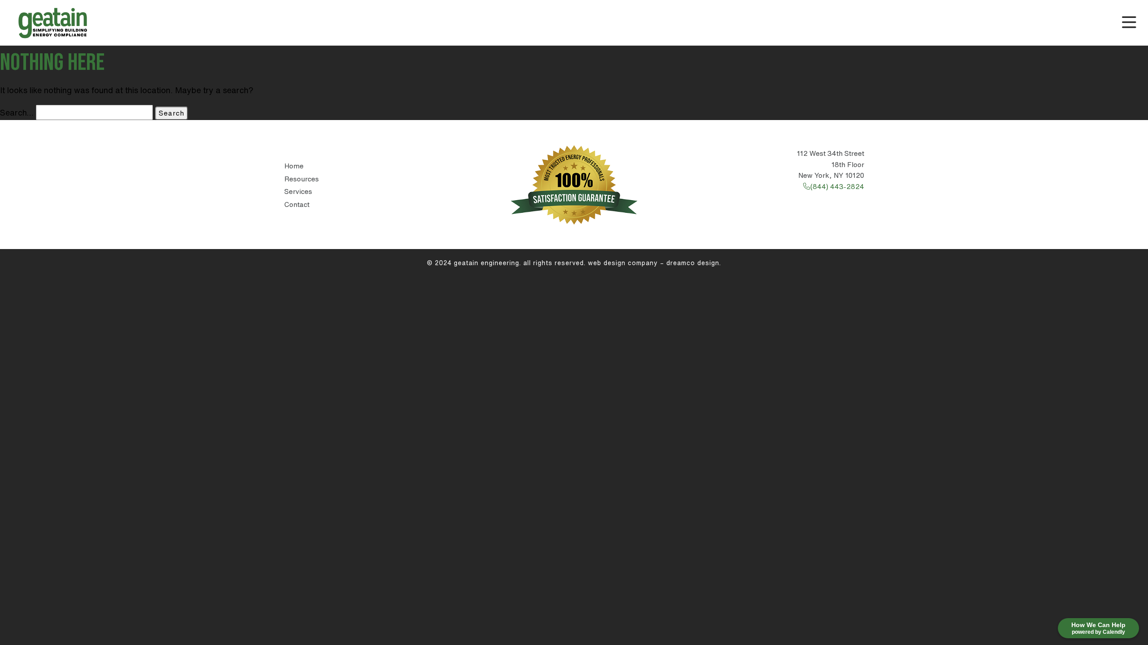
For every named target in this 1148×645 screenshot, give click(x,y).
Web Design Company (623, 263)
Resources (301, 179)
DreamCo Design (692, 263)
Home (294, 166)
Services (298, 191)
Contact (296, 204)
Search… (17, 112)
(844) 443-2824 (837, 186)
